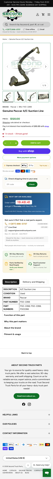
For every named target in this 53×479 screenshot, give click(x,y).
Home (5, 39)
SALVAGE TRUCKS (25, 470)
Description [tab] (11, 282)
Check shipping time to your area (22, 179)
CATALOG (13, 470)
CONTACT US (39, 470)
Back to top (26, 353)
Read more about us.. (26, 396)
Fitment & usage (12, 334)
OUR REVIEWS (8, 473)
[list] (26, 66)
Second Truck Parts (15, 466)
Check (32, 184)
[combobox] (26, 24)
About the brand (12, 328)
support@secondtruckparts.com (22, 230)
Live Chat (27, 227)
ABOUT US (19, 473)
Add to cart (35, 143)
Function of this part (14, 315)
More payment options (26, 157)
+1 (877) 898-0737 (12, 30)
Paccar (13, 107)
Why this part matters (15, 321)
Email (42, 29)
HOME (5, 470)
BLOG (27, 473)
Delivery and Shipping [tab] (34, 282)
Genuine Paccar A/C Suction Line (21, 39)
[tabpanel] (26, 312)
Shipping (6, 122)
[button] (43, 14)
